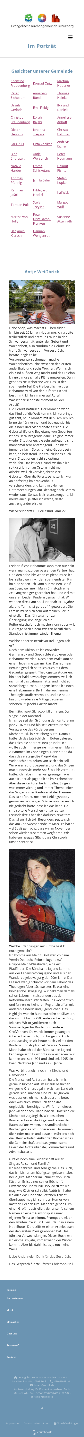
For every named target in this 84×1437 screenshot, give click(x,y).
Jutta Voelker (42, 144)
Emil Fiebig (41, 107)
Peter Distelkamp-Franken (42, 219)
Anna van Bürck (40, 95)
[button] (42, 37)
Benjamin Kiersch (18, 233)
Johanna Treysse (39, 132)
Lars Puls (17, 144)
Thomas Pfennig (17, 180)
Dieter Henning (17, 132)
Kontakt (11, 1357)
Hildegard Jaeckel (40, 192)
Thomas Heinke (63, 95)
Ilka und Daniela (63, 107)
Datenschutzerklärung (36, 1423)
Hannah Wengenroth (42, 233)
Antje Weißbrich (40, 156)
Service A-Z (13, 1345)
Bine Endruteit (18, 156)
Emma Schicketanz (41, 168)
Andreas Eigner (63, 144)
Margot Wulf (62, 204)
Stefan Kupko (62, 180)
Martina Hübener (63, 83)
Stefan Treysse (38, 204)
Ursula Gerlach (16, 107)
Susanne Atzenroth (64, 219)
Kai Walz (63, 192)
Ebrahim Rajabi (39, 119)
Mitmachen (13, 1322)
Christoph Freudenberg (20, 119)
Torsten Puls (20, 205)
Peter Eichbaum (18, 95)
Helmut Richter (62, 168)
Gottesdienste (15, 1298)
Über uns (12, 1333)
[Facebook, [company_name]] (42, 1408)
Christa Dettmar (63, 132)
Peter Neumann (64, 156)
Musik (10, 1310)
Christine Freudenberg (20, 83)
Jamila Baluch (43, 180)
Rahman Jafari (17, 192)
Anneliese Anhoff (64, 119)
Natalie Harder (16, 168)
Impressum (13, 1423)
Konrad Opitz (43, 83)
